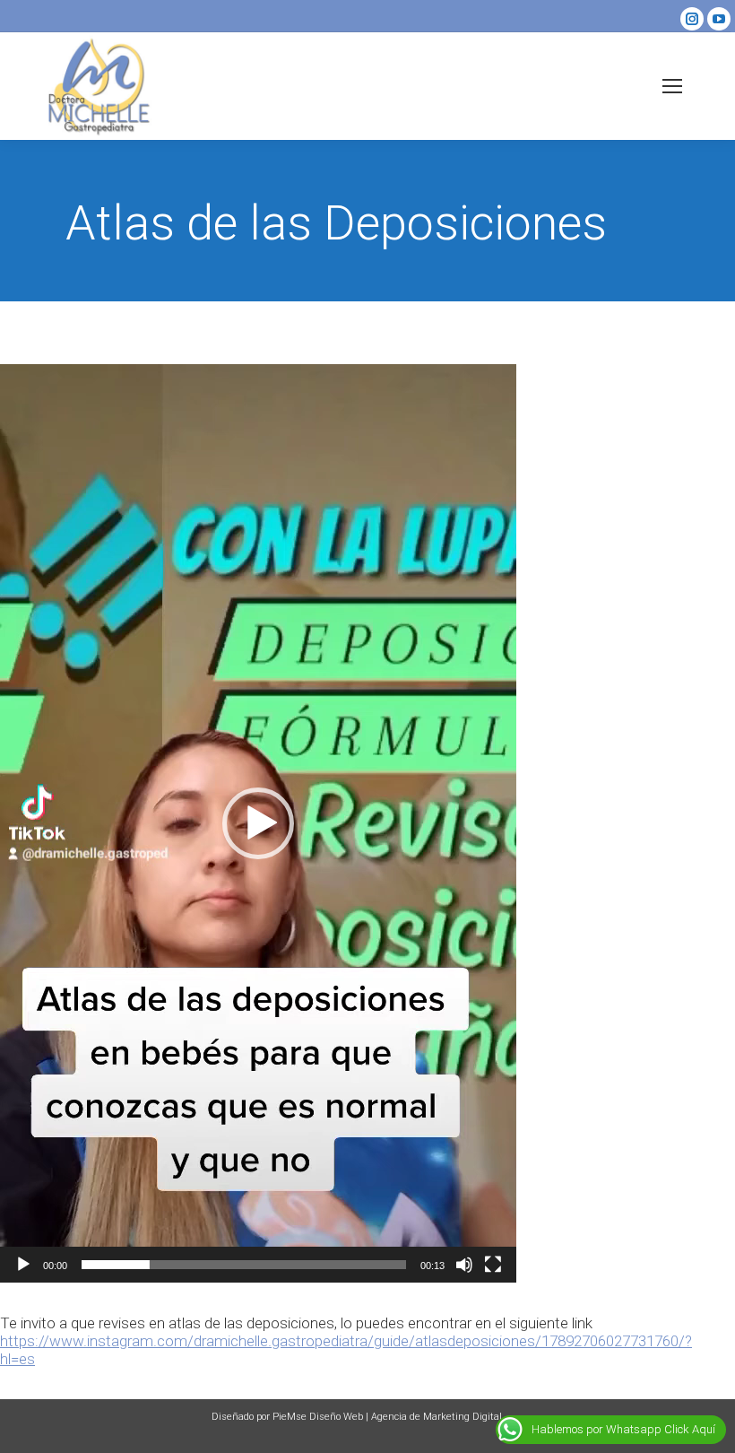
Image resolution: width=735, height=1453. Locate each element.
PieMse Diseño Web (317, 1417)
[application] (258, 823)
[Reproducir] (23, 1265)
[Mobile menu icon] (672, 86)
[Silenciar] (464, 1265)
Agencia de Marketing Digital (436, 1417)
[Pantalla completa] (493, 1265)
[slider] (244, 1264)
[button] (258, 823)
